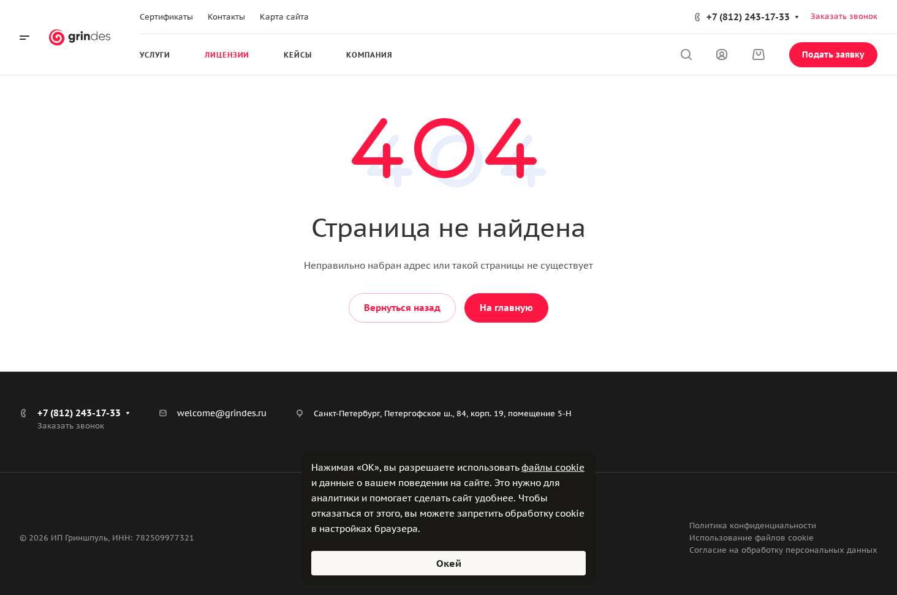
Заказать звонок (844, 16)
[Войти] (721, 55)
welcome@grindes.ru (222, 413)
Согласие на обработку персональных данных (783, 550)
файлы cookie (553, 467)
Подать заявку (833, 54)
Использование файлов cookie (751, 538)
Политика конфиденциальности (752, 525)
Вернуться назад (402, 307)
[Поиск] (686, 55)
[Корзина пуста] (758, 55)
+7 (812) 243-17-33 (748, 17)
